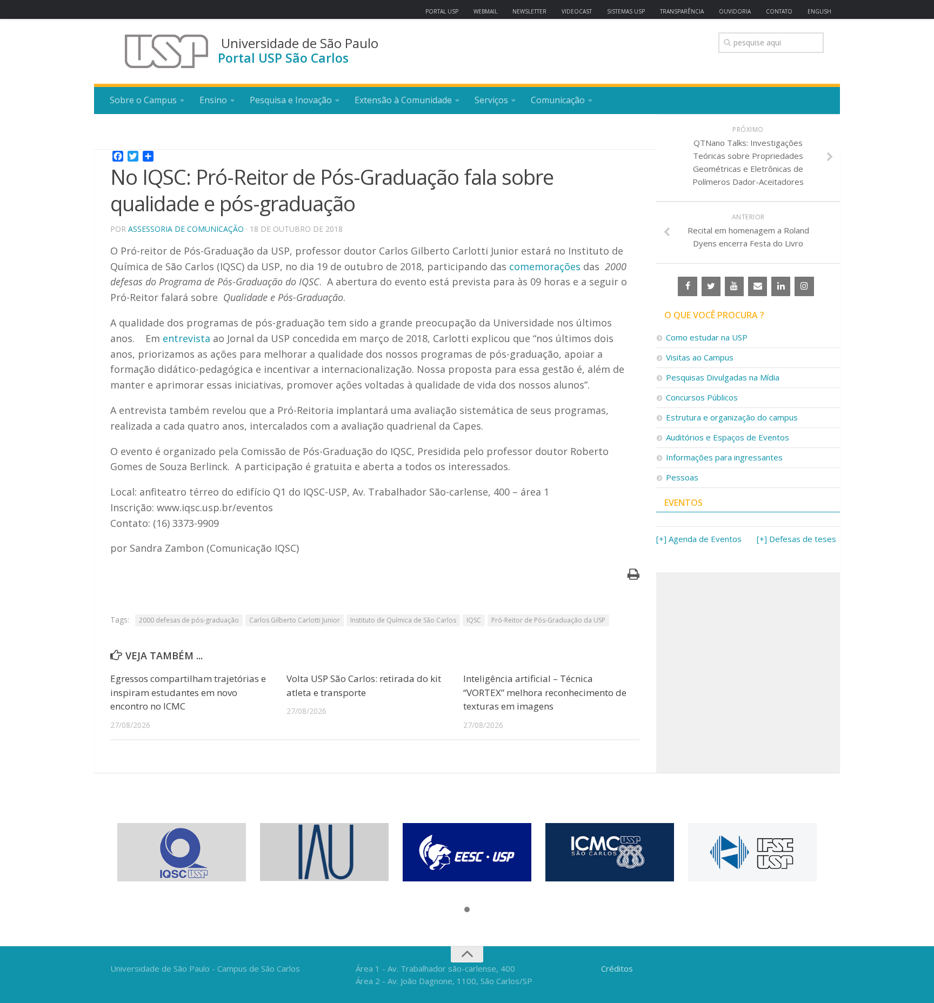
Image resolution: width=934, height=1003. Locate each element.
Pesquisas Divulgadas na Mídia (722, 377)
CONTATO (779, 11)
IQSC (473, 620)
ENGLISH (819, 11)
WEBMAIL (485, 11)
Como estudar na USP (707, 337)
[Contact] (757, 286)
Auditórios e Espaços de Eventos (727, 437)
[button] (467, 910)
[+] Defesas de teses (796, 538)
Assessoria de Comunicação (186, 229)
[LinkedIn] (780, 286)
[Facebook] (687, 286)
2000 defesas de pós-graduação (189, 620)
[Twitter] (711, 286)
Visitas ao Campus (699, 357)
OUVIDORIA (735, 11)
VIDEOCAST (577, 11)
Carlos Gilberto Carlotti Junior (294, 620)
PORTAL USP (441, 11)
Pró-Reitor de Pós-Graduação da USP (548, 620)
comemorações (545, 266)
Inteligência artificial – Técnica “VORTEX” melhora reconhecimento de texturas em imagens (544, 692)
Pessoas (682, 477)
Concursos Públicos (702, 397)
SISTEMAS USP (626, 11)
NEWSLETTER (529, 11)
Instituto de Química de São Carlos (403, 620)
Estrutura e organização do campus (732, 417)
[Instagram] (804, 286)
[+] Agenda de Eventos (699, 538)
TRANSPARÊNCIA (682, 11)
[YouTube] (734, 286)
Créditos (617, 968)
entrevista (186, 338)
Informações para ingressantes (724, 457)
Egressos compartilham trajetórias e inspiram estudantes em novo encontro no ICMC (188, 692)
